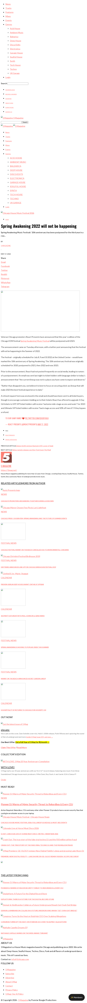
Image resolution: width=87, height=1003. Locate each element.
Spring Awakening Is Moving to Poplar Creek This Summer (25, 647)
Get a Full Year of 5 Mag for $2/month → (32, 742)
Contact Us (8, 112)
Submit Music (9, 107)
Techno (13, 69)
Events (8, 20)
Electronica (15, 49)
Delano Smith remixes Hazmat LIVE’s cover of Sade (34, 446)
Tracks (8, 8)
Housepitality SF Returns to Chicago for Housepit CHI (23, 710)
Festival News (8, 543)
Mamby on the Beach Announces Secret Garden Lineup (23, 679)
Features (9, 12)
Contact (9, 986)
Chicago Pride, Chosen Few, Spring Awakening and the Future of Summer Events (34, 518)
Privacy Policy (11, 990)
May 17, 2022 (43, 424)
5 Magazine (6, 246)
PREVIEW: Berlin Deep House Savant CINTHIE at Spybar (22, 584)
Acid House (15, 28)
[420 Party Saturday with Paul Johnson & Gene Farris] (13, 605)
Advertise (8, 98)
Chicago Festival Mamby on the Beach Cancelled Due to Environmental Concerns (35, 550)
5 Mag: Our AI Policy (14, 994)
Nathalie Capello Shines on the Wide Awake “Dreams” (24, 933)
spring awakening (11, 439)
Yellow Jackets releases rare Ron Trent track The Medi (31, 450)
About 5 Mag (9, 103)
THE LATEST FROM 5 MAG (14, 875)
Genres (8, 24)
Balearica (14, 36)
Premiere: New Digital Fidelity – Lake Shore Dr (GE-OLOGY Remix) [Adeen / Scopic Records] (40, 856)
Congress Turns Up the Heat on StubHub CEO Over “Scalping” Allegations (33, 922)
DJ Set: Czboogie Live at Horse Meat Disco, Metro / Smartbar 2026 (29, 834)
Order (3, 780)
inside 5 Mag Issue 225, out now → (39, 737)
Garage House (16, 53)
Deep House (15, 40)
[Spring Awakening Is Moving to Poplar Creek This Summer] (13, 636)
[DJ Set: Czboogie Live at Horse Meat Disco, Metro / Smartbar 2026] (20, 828)
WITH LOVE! (8, 767)
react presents (10, 435)
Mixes (8, 16)
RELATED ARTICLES (11, 483)
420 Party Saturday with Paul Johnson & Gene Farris (23, 616)
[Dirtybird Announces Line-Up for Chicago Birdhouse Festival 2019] (20, 556)
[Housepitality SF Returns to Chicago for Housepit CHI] (13, 699)
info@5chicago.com (20, 959)
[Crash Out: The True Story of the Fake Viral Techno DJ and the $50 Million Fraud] (39, 839)
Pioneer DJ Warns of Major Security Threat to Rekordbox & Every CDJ (37, 804)
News (8, 4)
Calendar (6, 577)
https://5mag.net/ (9, 470)
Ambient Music (16, 32)
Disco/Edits (15, 44)
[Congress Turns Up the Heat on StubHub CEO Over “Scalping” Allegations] (33, 916)
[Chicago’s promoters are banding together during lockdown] (10, 490)
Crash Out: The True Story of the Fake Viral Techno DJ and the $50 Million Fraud (37, 845)
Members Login (10, 89)
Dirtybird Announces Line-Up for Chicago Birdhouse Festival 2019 (28, 567)
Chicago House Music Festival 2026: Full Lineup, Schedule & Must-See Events (34, 822)
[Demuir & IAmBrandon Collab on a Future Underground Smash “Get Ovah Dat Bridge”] (38, 905)
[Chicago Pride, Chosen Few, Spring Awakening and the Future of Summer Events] (23, 507)
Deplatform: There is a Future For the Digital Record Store (27, 899)
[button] (77, 997)
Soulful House (16, 57)
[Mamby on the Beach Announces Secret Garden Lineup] (13, 668)
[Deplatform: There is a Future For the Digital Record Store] (24, 893)
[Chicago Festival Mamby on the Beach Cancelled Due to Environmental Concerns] (13, 539)
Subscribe (9, 973)
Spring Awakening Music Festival (35, 341)
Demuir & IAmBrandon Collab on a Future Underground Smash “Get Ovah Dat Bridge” (39, 910)
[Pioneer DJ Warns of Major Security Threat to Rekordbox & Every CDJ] (33, 794)
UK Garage (15, 73)
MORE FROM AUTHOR (33, 483)
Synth (12, 61)
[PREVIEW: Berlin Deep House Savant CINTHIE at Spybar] (14, 573)
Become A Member (11, 94)
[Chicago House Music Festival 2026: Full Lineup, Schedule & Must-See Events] (25, 817)
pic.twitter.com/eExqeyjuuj (37, 418)
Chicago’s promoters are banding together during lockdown (27, 501)
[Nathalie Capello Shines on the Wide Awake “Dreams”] (14, 927)
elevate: (5, 729)
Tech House (15, 65)
